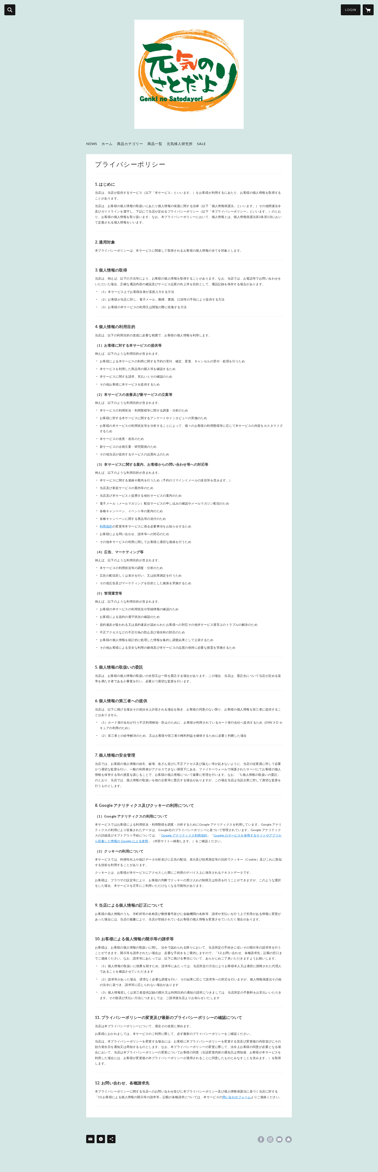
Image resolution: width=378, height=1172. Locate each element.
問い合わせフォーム (236, 1097)
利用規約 (106, 526)
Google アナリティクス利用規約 (184, 835)
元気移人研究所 (180, 144)
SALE (201, 144)
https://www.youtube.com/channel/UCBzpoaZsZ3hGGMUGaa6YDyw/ (279, 1139)
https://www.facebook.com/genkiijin (261, 1139)
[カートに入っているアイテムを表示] (368, 9)
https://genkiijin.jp (288, 1139)
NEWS (91, 144)
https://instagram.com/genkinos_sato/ (270, 1139)
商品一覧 (154, 144)
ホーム (107, 144)
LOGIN (350, 10)
